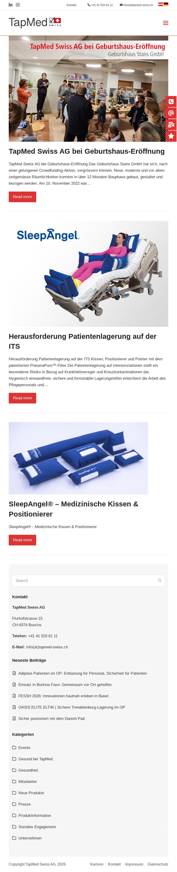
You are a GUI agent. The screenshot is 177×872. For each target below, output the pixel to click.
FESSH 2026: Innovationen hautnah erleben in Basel (63, 696)
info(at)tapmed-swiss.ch (138, 5)
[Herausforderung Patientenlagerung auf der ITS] (88, 273)
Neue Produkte (31, 793)
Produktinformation (34, 815)
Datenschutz (158, 864)
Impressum (134, 864)
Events (24, 748)
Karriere (96, 864)
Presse (24, 804)
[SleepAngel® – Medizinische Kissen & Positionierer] (78, 458)
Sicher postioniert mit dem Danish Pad (51, 718)
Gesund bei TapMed (35, 759)
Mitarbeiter (27, 781)
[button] (165, 23)
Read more (22, 197)
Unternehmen (29, 838)
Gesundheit (28, 770)
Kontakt (114, 864)
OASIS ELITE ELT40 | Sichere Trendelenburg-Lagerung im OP (71, 707)
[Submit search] (159, 580)
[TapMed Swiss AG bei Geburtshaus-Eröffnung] (88, 88)
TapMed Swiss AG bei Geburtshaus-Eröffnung (87, 151)
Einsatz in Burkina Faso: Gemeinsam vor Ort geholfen (65, 685)
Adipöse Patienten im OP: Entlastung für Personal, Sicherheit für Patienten (82, 673)
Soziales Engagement (37, 827)
